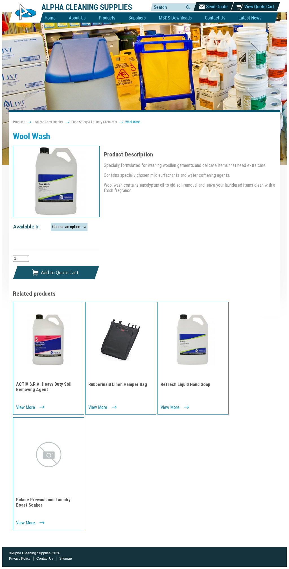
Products (107, 18)
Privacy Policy (19, 559)
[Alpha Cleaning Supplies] (23, 21)
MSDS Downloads (175, 18)
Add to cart (56, 273)
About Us (77, 18)
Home (50, 18)
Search (188, 7)
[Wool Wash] (56, 181)
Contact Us (215, 18)
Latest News (249, 18)
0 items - (255, 6)
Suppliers (137, 18)
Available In (26, 227)
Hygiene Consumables (48, 122)
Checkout (213, 6)
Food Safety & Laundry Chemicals (94, 122)
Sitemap (65, 559)
